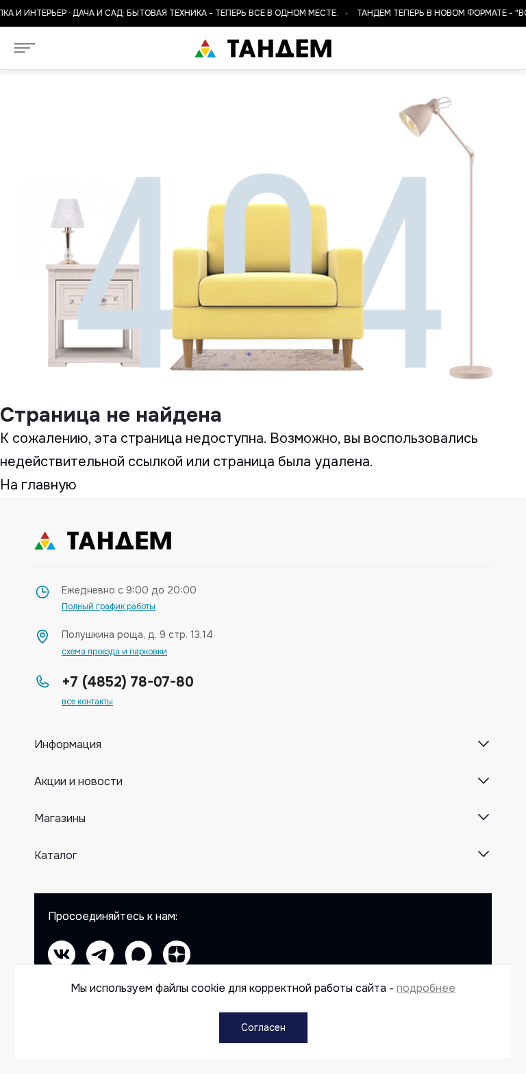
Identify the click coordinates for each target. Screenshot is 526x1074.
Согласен (263, 1027)
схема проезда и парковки (114, 652)
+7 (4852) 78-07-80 (128, 682)
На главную (38, 485)
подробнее (426, 988)
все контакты (87, 702)
